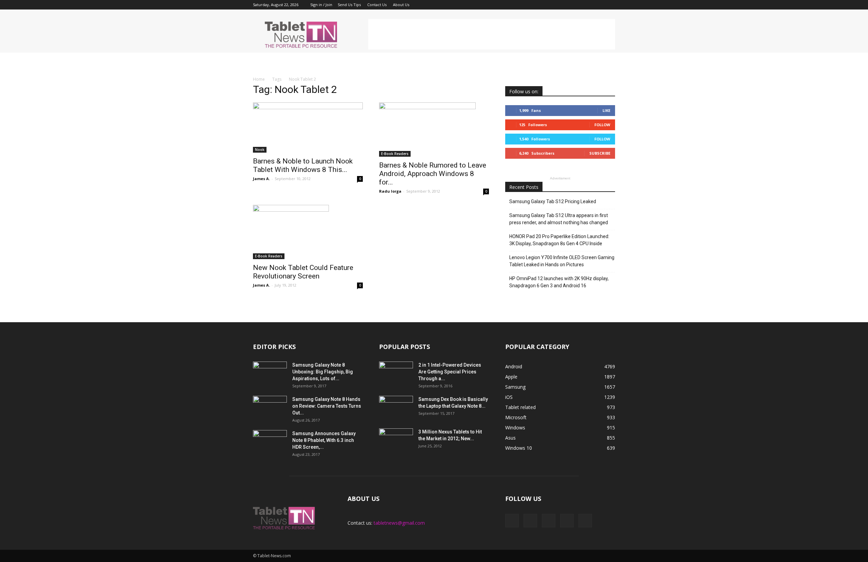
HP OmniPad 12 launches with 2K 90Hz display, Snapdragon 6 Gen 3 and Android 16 (559, 282)
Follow (602, 124)
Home (259, 79)
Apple (511, 376)
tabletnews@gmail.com (399, 523)
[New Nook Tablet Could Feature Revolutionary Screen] (308, 232)
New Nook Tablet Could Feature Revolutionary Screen (303, 272)
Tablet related (520, 407)
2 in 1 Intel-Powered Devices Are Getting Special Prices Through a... (449, 371)
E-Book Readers (395, 153)
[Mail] (588, 4)
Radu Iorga (390, 191)
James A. (261, 178)
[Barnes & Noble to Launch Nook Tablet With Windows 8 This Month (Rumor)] (308, 127)
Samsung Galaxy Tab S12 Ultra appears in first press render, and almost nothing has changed (558, 219)
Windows (515, 427)
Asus (510, 437)
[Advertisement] (491, 34)
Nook (259, 149)
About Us (401, 4)
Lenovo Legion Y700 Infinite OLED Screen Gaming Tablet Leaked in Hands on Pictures (561, 261)
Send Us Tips (349, 4)
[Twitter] (599, 4)
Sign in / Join (321, 4)
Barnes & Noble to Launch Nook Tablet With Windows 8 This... (303, 165)
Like (606, 110)
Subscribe (599, 153)
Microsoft (516, 417)
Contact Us (377, 4)
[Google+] (576, 4)
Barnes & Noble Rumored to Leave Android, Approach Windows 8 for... (432, 173)
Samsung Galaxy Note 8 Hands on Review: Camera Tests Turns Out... (326, 405)
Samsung (515, 387)
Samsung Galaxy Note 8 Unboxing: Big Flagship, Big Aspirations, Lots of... (322, 371)
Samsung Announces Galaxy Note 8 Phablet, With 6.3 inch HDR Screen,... (324, 440)
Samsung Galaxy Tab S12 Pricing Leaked (552, 201)
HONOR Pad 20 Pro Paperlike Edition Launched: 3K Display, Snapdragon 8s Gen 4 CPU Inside (559, 240)
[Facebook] (565, 4)
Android (513, 366)
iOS (509, 397)
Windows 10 (518, 448)
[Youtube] (610, 4)
